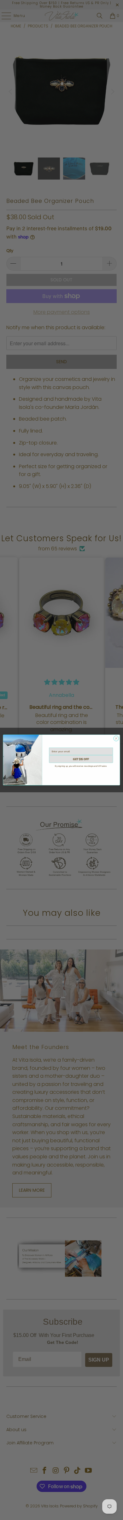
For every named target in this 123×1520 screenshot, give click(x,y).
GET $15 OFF (81, 759)
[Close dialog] (116, 738)
